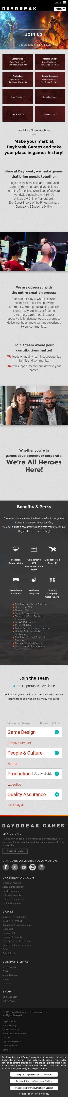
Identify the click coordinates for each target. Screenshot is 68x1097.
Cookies (6, 1037)
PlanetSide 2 (8, 953)
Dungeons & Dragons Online (17, 924)
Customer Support (11, 902)
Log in (57, 2)
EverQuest (7, 928)
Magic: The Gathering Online (17, 945)
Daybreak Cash (9, 996)
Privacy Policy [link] (42, 1093)
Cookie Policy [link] (26, 1093)
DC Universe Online (12, 920)
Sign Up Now (15, 851)
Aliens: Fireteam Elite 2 (14, 916)
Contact (6, 1049)
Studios (6, 978)
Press (5, 970)
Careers (6, 983)
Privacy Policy (9, 1025)
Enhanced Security (11, 894)
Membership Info (10, 890)
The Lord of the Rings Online (17, 941)
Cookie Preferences (12, 1041)
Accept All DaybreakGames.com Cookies (34, 1074)
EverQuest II (8, 932)
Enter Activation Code (13, 899)
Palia (4, 949)
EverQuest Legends (12, 936)
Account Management (13, 886)
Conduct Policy (9, 1045)
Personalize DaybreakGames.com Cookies (34, 1087)
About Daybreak (10, 975)
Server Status (9, 966)
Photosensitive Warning (14, 1033)
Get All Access (9, 1000)
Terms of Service (10, 1029)
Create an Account (11, 882)
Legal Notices (9, 1021)
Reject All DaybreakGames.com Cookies (34, 1081)
